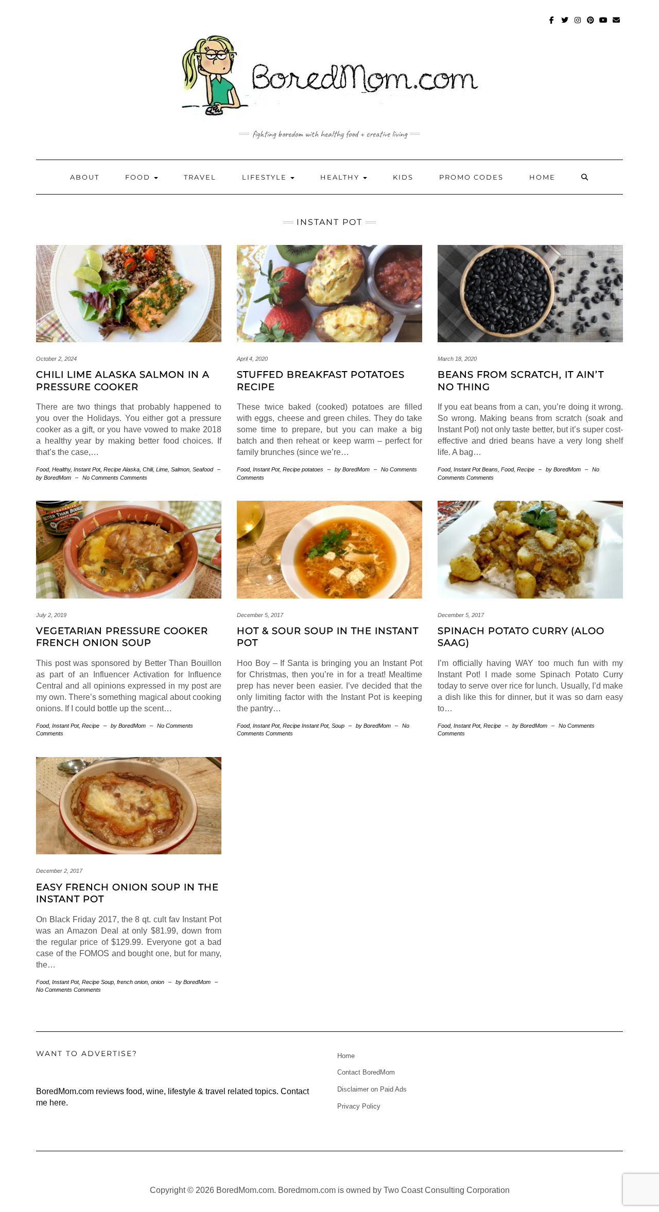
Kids (403, 177)
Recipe (112, 469)
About (84, 177)
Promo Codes (471, 177)
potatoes (312, 469)
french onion (132, 982)
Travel (200, 177)
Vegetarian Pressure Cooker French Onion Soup (122, 636)
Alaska (131, 469)
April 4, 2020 (252, 359)
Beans (490, 469)
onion (157, 982)
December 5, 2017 (260, 615)
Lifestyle (265, 177)
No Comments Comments (114, 478)
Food (139, 177)
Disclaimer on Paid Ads (372, 1089)
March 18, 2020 (457, 359)
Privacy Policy (358, 1106)
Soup (338, 726)
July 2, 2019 (51, 615)
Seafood (203, 469)
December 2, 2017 (59, 871)
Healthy (341, 177)
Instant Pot (87, 469)
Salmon (180, 469)
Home (542, 177)
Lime (162, 469)
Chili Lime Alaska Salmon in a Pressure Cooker (123, 380)
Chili (148, 469)
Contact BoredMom (366, 1072)
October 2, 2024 (56, 359)
